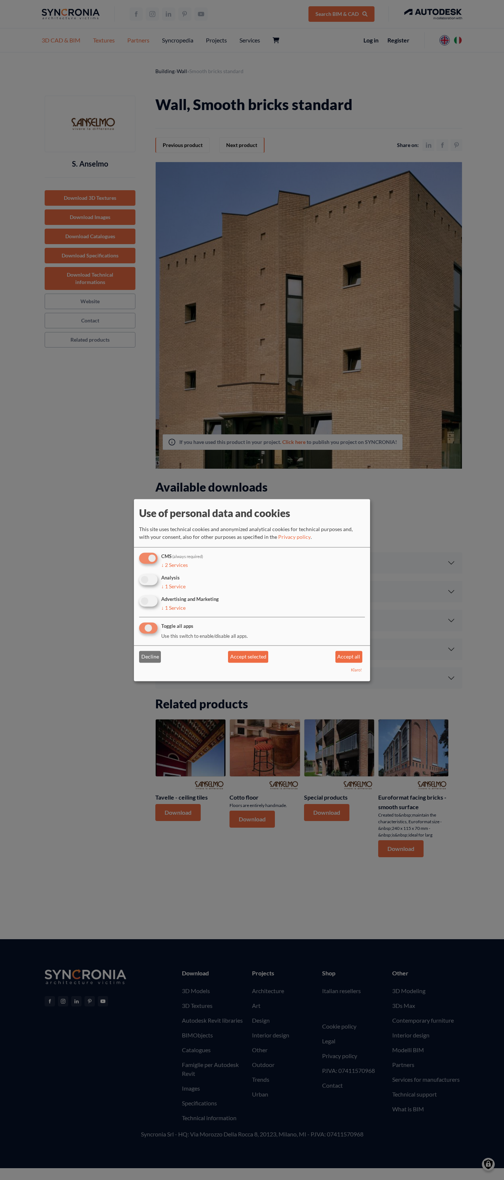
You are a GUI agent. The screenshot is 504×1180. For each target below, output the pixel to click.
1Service (173, 586)
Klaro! (356, 669)
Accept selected (248, 657)
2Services (174, 565)
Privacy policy (294, 537)
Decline (150, 657)
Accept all (348, 657)
